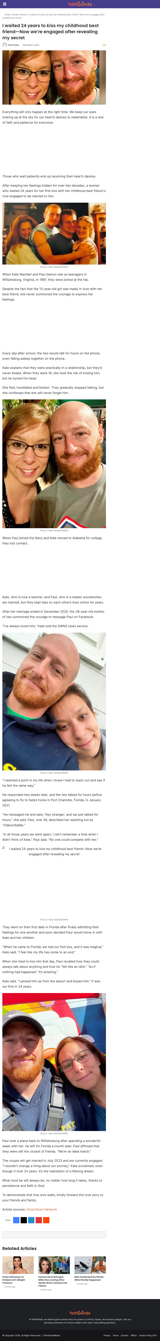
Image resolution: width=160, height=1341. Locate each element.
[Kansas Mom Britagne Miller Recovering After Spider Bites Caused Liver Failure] (54, 1265)
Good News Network (41, 1209)
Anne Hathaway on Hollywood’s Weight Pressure (13, 1279)
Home (7, 14)
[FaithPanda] (80, 4)
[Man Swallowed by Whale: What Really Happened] (90, 1265)
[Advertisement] (54, 151)
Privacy (107, 1335)
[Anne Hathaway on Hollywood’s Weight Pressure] (18, 1265)
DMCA (134, 1335)
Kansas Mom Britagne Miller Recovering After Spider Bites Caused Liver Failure (52, 1281)
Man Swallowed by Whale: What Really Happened (89, 1278)
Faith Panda (13, 45)
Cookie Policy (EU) (148, 1335)
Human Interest (19, 14)
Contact (124, 1335)
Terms (116, 1335)
